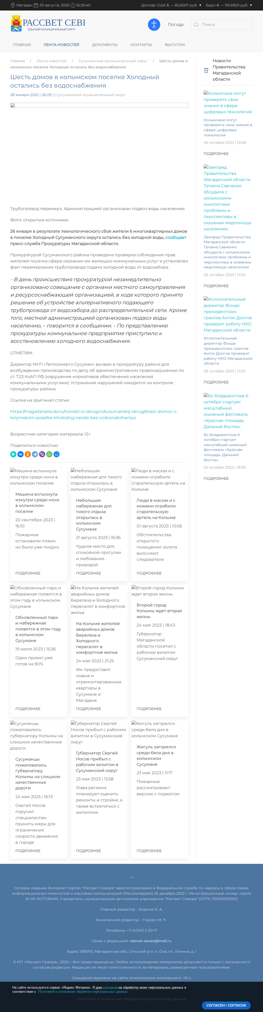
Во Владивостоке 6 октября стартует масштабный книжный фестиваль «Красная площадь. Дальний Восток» (225, 447)
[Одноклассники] (28, 454)
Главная (22, 44)
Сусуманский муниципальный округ (113, 61)
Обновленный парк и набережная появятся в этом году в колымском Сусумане (38, 629)
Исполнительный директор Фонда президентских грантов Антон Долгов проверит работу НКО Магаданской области (228, 351)
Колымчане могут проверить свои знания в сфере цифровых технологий (228, 127)
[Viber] (42, 454)
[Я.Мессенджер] (13, 454)
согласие (110, 987)
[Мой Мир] (56, 454)
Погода (175, 24)
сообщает (175, 237)
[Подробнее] (228, 102)
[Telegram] (35, 454)
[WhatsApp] (49, 454)
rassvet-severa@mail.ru (150, 941)
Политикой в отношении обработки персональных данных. (83, 992)
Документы (105, 44)
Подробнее (27, 573)
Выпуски (175, 44)
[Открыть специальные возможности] (154, 24)
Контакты (141, 44)
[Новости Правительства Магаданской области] (206, 70)
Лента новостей (61, 44)
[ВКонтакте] (20, 454)
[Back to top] (131, 877)
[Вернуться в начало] (47, 24)
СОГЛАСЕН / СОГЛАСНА (226, 1005)
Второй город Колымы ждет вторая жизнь (159, 611)
